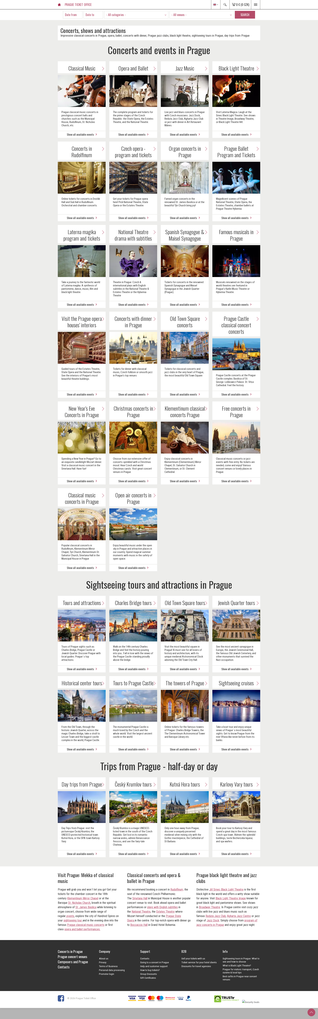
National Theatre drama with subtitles (133, 235)
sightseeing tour (73, 920)
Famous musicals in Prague (236, 235)
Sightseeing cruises (236, 683)
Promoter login (106, 973)
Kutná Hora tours (185, 784)
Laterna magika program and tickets (81, 235)
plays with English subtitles (162, 907)
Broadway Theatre (209, 907)
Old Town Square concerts (185, 322)
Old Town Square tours (185, 603)
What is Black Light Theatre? (237, 965)
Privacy (102, 962)
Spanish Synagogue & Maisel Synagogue (184, 235)
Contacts (144, 958)
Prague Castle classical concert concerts (236, 325)
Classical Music (81, 68)
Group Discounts (148, 973)
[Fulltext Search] (224, 4)
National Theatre (141, 911)
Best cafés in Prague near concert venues (240, 978)
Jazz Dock (213, 920)
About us (103, 958)
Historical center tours (82, 683)
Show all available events (80, 134)
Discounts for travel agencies (196, 966)
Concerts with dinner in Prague (133, 322)
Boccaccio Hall (139, 925)
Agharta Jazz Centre (239, 916)
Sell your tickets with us (193, 958)
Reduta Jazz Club (216, 916)
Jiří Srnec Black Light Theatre (226, 889)
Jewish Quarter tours (236, 603)
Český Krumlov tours (133, 784)
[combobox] (136, 15)
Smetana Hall (139, 898)
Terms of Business (108, 966)
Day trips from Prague (82, 784)
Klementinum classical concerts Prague (185, 412)
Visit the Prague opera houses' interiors (82, 322)
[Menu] (255, 4)
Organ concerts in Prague (185, 152)
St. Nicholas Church (79, 903)
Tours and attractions (82, 603)
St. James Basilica (85, 907)
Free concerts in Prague (236, 412)
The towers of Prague (185, 683)
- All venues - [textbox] (179, 15)
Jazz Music (185, 68)
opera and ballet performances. (82, 929)
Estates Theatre (165, 911)
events (70, 916)
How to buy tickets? (150, 970)
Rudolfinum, (177, 889)
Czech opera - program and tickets (133, 152)
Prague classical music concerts (85, 925)
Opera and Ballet (133, 68)
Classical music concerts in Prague (82, 498)
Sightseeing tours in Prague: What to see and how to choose (241, 960)
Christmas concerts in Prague (133, 412)
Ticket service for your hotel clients (199, 962)
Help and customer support (154, 966)
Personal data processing (112, 970)
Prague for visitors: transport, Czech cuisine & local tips (241, 971)
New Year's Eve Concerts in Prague (82, 412)
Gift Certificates (148, 977)
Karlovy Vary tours (236, 784)
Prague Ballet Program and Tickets (236, 152)
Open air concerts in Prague (133, 498)
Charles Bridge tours (133, 603)
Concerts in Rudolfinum (81, 152)
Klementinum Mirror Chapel (82, 898)
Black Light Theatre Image (230, 898)
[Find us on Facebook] (62, 998)
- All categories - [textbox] (116, 15)
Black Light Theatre (236, 68)
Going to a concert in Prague (154, 962)
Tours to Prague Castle (133, 683)
